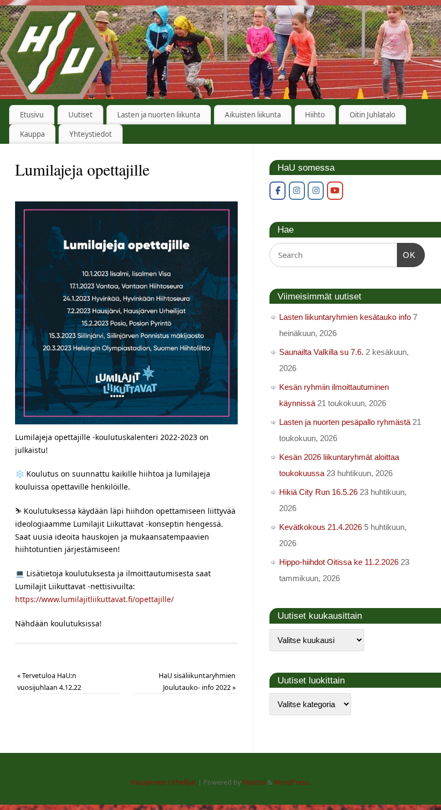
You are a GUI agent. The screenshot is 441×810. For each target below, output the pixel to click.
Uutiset (80, 115)
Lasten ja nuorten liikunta (158, 115)
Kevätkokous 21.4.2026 (320, 527)
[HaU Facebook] (277, 190)
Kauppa (32, 134)
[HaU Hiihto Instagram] (316, 190)
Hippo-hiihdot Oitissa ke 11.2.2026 (339, 562)
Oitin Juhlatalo (372, 115)
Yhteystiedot (90, 134)
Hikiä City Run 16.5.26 (318, 492)
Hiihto (315, 115)
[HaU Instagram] (297, 190)
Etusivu (32, 115)
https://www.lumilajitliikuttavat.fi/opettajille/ (94, 599)
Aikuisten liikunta (253, 115)
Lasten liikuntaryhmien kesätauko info (345, 317)
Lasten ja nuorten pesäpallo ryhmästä (344, 422)
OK (406, 255)
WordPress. (292, 782)
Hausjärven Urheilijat (163, 782)
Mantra (254, 782)
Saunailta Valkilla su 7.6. (321, 352)
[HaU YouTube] (335, 190)
